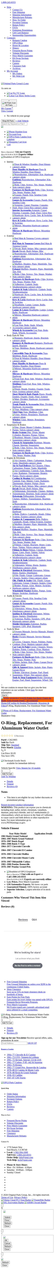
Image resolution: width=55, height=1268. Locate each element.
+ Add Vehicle (22, 121)
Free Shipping (18, 12)
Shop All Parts (8, 121)
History (15, 48)
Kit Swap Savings (20, 58)
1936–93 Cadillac (15, 1075)
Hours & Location (20, 45)
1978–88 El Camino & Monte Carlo (23, 1070)
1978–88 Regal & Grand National (22, 1072)
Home (4, 703)
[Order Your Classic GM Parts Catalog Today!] (11, 1082)
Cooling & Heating (18, 703)
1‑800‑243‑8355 (8, 2)
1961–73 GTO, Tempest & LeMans (23, 1057)
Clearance (11, 1133)
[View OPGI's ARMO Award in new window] (36, 1202)
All (8, 703)
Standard (15, 745)
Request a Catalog (7, 1049)
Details (10, 781)
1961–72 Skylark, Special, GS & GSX (24, 1060)
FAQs (15, 27)
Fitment (10, 784)
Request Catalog (19, 40)
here (33, 690)
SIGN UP (32, 1043)
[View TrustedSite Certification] (41, 1200)
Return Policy (18, 25)
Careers (15, 63)
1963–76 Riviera (14, 1065)
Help (9, 7)
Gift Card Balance (20, 32)
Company (11, 38)
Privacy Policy (20, 1197)
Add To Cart (7, 774)
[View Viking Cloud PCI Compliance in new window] (16, 1200)
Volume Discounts (20, 53)
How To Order (19, 20)
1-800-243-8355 (24, 1155)
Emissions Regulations (22, 30)
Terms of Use (7, 1197)
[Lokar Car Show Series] (21, 95)
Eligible (17, 747)
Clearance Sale (19, 66)
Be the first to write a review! (27, 965)
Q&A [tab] (34, 919)
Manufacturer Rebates (22, 17)
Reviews (16, 61)
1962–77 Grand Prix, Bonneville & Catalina (26, 1067)
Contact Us (17, 10)
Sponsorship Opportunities (24, 35)
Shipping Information (21, 15)
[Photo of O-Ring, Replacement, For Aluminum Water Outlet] (27, 713)
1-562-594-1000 (20, 1152)
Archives (16, 68)
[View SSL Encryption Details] (13, 1202)
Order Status (12, 1094)
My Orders (17, 73)
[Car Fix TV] (16, 93)
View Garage (7, 111)
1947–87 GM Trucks (16, 1078)
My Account (12, 71)
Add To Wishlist (8, 776)
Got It (4, 695)
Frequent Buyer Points (22, 50)
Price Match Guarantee (22, 55)
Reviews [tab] (23, 919)
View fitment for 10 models (28, 768)
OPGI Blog (17, 43)
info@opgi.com (26, 1157)
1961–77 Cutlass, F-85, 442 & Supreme (24, 1062)
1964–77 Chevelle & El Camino (21, 1055)
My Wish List (18, 76)
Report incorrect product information (17, 805)
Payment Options (20, 22)
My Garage (7, 108)
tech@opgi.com (25, 1160)
